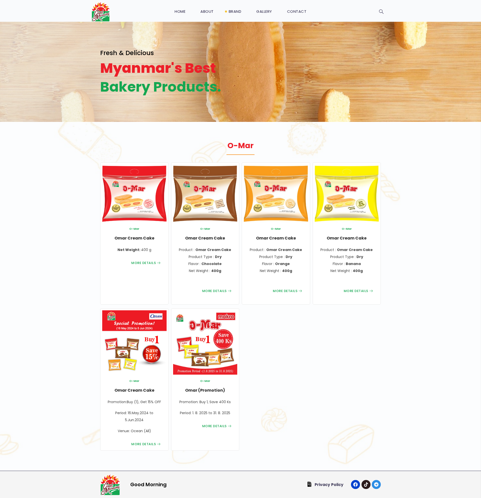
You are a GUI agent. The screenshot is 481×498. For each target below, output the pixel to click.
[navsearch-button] (381, 12)
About (207, 11)
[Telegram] (376, 484)
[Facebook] (355, 484)
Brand (235, 11)
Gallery (264, 11)
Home (180, 11)
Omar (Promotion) (205, 390)
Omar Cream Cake (134, 238)
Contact (297, 11)
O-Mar (134, 229)
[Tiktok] (366, 484)
